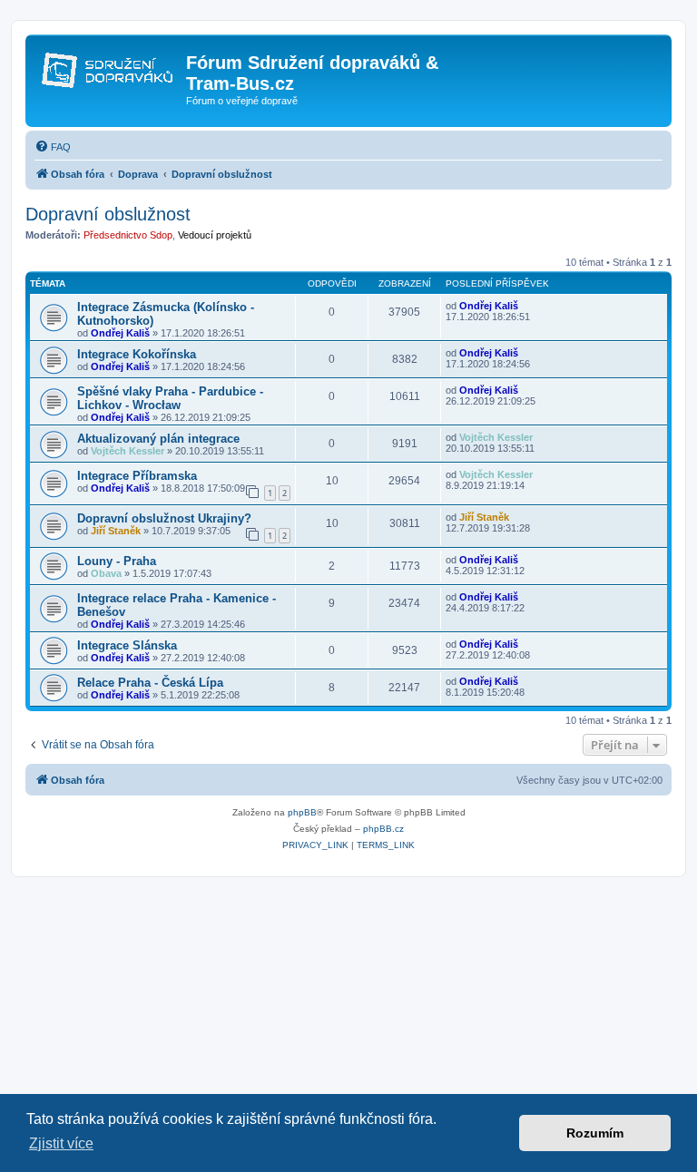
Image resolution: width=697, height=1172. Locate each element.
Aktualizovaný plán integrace (158, 438)
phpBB (302, 812)
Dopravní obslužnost (108, 214)
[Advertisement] (348, 1013)
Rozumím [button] (594, 1133)
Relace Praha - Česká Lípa (150, 682)
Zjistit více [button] (61, 1143)
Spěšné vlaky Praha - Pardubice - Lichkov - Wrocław (170, 398)
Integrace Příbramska (137, 476)
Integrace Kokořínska (136, 354)
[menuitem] (52, 147)
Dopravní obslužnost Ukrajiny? (164, 518)
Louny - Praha (116, 561)
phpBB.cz (383, 829)
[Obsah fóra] (108, 68)
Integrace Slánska (127, 645)
